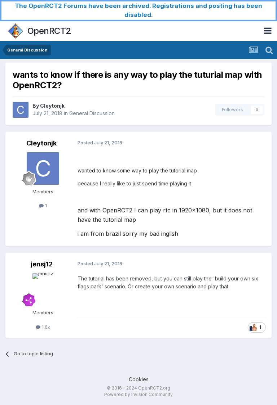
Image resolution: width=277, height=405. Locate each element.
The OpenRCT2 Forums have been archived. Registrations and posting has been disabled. (138, 10)
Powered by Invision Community (138, 394)
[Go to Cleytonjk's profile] (20, 110)
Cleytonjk (52, 106)
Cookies (139, 379)
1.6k (45, 327)
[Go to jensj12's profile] (43, 289)
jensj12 (42, 264)
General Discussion (92, 113)
